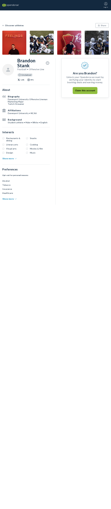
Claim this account (85, 90)
